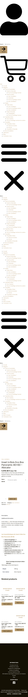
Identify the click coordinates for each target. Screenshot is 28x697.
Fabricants (6, 132)
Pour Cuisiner (10, 118)
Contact (14, 675)
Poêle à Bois (10, 105)
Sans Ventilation (12, 101)
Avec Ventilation (12, 96)
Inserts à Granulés (11, 91)
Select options (7, 604)
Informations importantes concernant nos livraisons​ (14, 673)
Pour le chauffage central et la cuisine (16, 120)
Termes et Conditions (14, 670)
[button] (14, 168)
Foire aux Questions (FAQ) (14, 672)
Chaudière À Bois (11, 124)
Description (4, 515)
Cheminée (10, 98)
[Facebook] (14, 682)
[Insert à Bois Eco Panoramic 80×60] (14, 444)
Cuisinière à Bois (9, 117)
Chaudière (7, 122)
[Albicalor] (4, 508)
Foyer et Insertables (10, 89)
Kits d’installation (9, 131)
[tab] (14, 515)
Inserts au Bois (10, 94)
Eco (9, 521)
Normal (10, 127)
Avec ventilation (12, 106)
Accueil (5, 86)
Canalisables (11, 113)
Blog (1, 0)
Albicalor (8, 504)
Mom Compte (6, 301)
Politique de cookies (14, 666)
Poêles (6, 103)
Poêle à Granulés (11, 111)
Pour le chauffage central (14, 99)
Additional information (7, 518)
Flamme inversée (12, 125)
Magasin (5, 87)
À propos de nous (14, 665)
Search (2, 44)
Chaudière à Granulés (12, 129)
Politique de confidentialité (14, 668)
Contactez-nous (7, 136)
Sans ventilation (12, 110)
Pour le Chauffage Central (14, 92)
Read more (19, 602)
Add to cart (13, 499)
